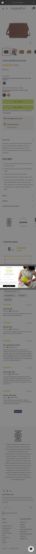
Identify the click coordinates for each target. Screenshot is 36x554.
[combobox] (1, 280)
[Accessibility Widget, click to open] (2, 2)
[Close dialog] (34, 267)
